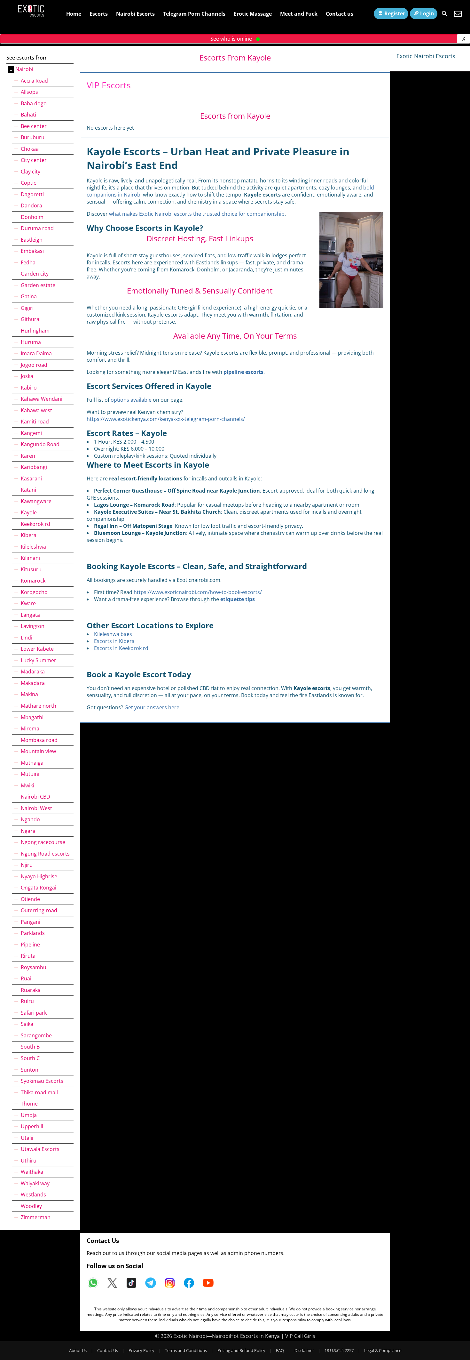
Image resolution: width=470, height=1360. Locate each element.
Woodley (31, 1206)
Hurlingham (35, 330)
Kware (28, 603)
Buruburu (32, 137)
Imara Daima (36, 353)
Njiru (27, 864)
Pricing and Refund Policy (241, 1350)
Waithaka (32, 1171)
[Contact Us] (458, 14)
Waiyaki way (35, 1183)
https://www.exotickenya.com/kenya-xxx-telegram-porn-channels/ (166, 418)
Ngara (28, 830)
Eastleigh (32, 239)
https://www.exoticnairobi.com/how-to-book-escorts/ (198, 592)
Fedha (28, 262)
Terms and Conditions (186, 1350)
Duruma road (37, 228)
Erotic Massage (253, 13)
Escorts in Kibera (114, 641)
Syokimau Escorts (42, 1080)
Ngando (30, 819)
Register (394, 13)
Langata (30, 614)
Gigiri (27, 307)
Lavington (32, 626)
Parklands (33, 933)
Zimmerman (36, 1217)
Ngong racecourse (43, 842)
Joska (27, 376)
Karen (28, 455)
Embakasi (32, 250)
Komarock (33, 580)
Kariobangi (34, 467)
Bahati (28, 114)
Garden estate (38, 285)
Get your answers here (151, 707)
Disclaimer (304, 1350)
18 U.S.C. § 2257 (339, 1350)
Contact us (339, 13)
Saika (27, 1023)
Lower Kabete (37, 648)
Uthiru (28, 1160)
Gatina (29, 296)
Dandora (31, 205)
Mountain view (38, 751)
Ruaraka (31, 990)
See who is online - (233, 38)
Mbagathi (32, 717)
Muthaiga (32, 762)
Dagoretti (32, 194)
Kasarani (31, 478)
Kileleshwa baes (113, 634)
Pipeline (30, 944)
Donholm (32, 217)
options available (131, 399)
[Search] (444, 14)
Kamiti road (35, 421)
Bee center (34, 126)
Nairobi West (36, 808)
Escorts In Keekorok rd (121, 648)
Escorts (99, 13)
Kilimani (30, 557)
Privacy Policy (141, 1350)
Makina (29, 694)
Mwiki (27, 785)
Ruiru (27, 1001)
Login (427, 13)
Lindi (26, 637)
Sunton (29, 1069)
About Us (78, 1350)
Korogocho (34, 592)
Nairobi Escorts (135, 13)
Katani (28, 489)
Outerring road (39, 910)
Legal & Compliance (382, 1350)
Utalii (27, 1137)
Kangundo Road (40, 444)
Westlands (33, 1194)
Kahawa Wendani (41, 398)
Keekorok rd (35, 523)
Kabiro (29, 387)
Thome (29, 1103)
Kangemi (31, 433)
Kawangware (36, 501)
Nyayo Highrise (39, 876)
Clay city (30, 171)
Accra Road (34, 80)
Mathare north (38, 705)
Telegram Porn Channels (194, 13)
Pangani (30, 921)
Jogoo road (34, 364)
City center (34, 160)
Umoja (29, 1115)
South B (30, 1046)
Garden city (35, 273)
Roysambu (33, 967)
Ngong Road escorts (45, 853)
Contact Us (107, 1350)
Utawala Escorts (40, 1149)
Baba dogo (34, 103)
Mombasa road (39, 740)
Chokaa (30, 148)
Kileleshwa (33, 546)
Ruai (26, 978)
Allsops (29, 91)
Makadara (33, 683)
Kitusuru (31, 569)
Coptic (28, 182)
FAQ (280, 1350)
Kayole (29, 512)
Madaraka (33, 671)
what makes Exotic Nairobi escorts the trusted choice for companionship (197, 213)
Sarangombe (36, 1035)
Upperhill (32, 1126)
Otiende (30, 899)
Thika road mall (39, 1092)
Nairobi (24, 69)
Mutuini (30, 773)
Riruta (28, 955)
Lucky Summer (38, 660)
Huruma (31, 342)
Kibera (28, 535)
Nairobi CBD (35, 796)
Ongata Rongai (38, 887)
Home (73, 13)
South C (30, 1058)
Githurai (31, 319)
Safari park (34, 1012)
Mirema (30, 728)
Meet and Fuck (298, 13)
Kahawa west (36, 410)
